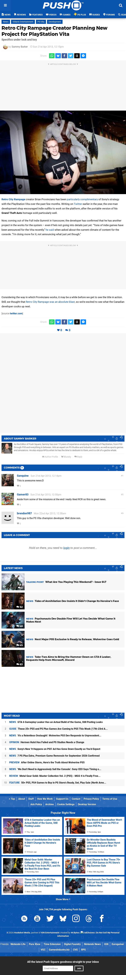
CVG (75, 949)
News (5, 21)
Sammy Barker (20, 46)
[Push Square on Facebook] (101, 919)
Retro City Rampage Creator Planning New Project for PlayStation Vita (54, 31)
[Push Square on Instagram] (76, 919)
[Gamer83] (8, 503)
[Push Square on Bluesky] (63, 919)
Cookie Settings (66, 804)
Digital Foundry (72, 944)
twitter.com (16, 313)
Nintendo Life (18, 944)
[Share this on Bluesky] (58, 55)
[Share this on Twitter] (70, 55)
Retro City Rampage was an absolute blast (50, 301)
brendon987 (24, 513)
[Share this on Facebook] (64, 55)
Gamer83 (22, 494)
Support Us (62, 798)
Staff (31, 798)
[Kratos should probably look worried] (63, 152)
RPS (83, 949)
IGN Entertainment (50, 932)
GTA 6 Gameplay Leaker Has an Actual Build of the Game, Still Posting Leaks (56, 722)
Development (55, 21)
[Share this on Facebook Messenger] (83, 55)
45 (21, 645)
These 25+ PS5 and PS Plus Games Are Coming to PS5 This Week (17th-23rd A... (58, 728)
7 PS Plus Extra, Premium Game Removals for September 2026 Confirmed (54, 755)
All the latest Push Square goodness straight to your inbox (63, 961)
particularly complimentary (82, 199)
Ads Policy (36, 804)
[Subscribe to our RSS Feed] (24, 919)
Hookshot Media (22, 932)
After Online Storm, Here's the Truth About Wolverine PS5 (47, 762)
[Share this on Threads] (77, 55)
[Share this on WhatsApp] (52, 55)
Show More (62, 899)
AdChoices (89, 932)
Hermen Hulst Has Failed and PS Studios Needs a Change (46, 742)
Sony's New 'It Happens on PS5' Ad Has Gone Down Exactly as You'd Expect (54, 749)
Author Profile (51, 457)
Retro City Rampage (13, 199)
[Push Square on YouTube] (37, 919)
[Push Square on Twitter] (50, 919)
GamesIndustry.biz (59, 949)
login (66, 548)
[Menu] (5, 5)
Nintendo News (92, 944)
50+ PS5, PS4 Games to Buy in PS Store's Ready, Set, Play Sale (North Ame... (57, 782)
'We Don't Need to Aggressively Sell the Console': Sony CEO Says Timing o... (55, 769)
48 (21, 626)
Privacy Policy (91, 798)
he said (50, 229)
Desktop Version (87, 804)
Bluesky (67, 457)
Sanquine (23, 475)
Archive (49, 804)
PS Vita (40, 21)
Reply (79, 457)
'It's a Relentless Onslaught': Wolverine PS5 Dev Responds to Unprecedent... (55, 735)
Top (12, 798)
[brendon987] (8, 522)
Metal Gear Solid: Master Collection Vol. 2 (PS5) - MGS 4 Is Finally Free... (54, 775)
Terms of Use (109, 798)
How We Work (45, 798)
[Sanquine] (8, 484)
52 (21, 607)
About (21, 798)
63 (21, 664)
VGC (43, 949)
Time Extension (52, 944)
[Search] (120, 5)
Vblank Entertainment (23, 21)
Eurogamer (118, 944)
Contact (76, 798)
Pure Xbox (34, 944)
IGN (106, 944)
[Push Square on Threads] (88, 919)
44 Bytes (75, 932)
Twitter (78, 203)
